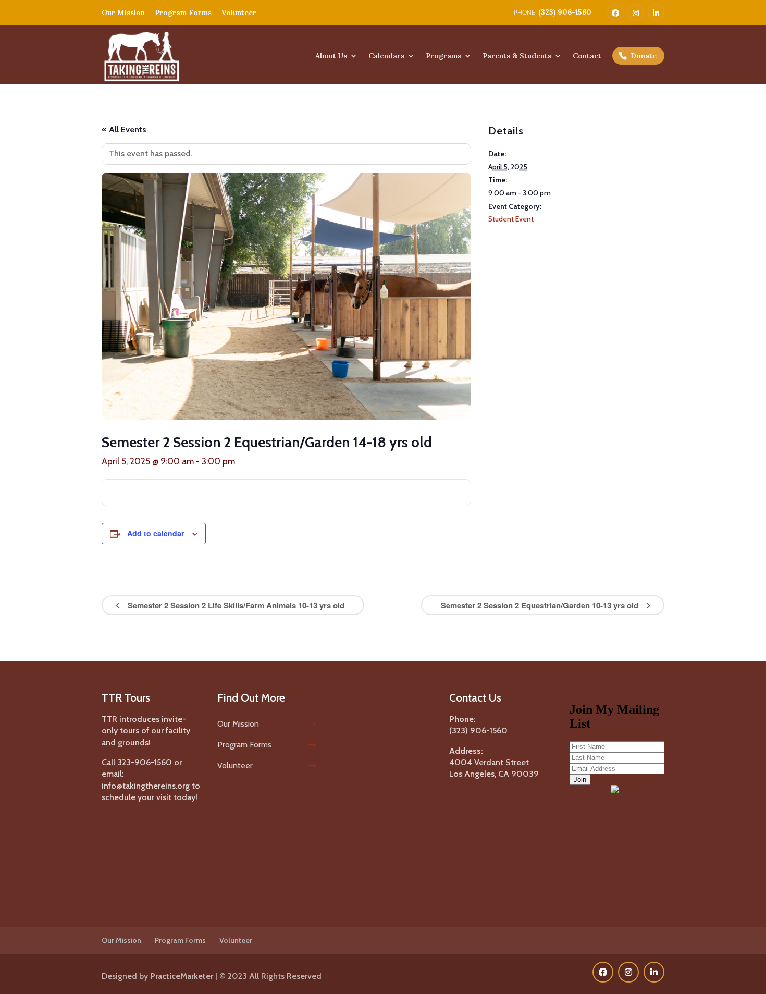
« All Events (124, 129)
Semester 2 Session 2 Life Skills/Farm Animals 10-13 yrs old (235, 605)
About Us (331, 56)
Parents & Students (517, 56)
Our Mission (123, 12)
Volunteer (238, 12)
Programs (443, 56)
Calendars (386, 56)
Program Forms (183, 12)
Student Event (511, 219)
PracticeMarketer (181, 976)
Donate (644, 55)
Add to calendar (155, 533)
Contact (587, 56)
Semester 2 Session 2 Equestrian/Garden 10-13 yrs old (540, 605)
